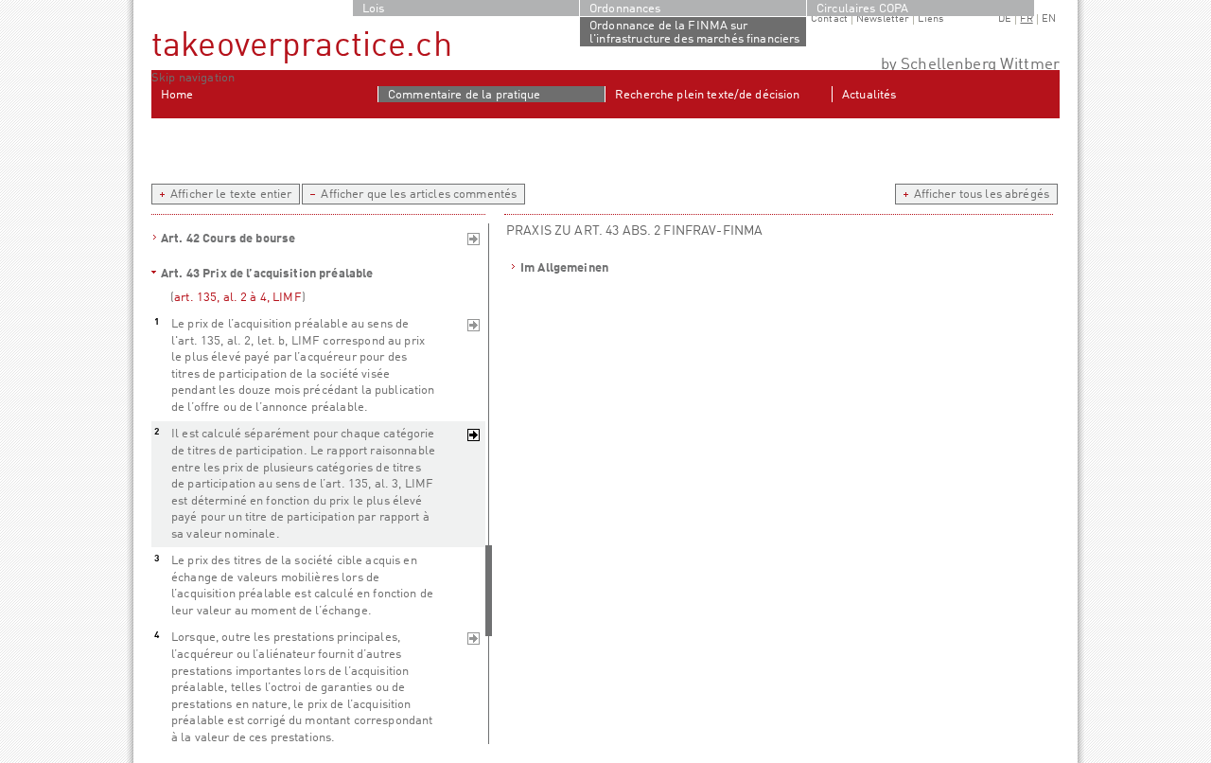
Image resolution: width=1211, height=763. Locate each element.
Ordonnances (625, 9)
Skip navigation (193, 78)
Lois (373, 9)
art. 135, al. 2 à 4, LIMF (238, 298)
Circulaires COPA (862, 9)
